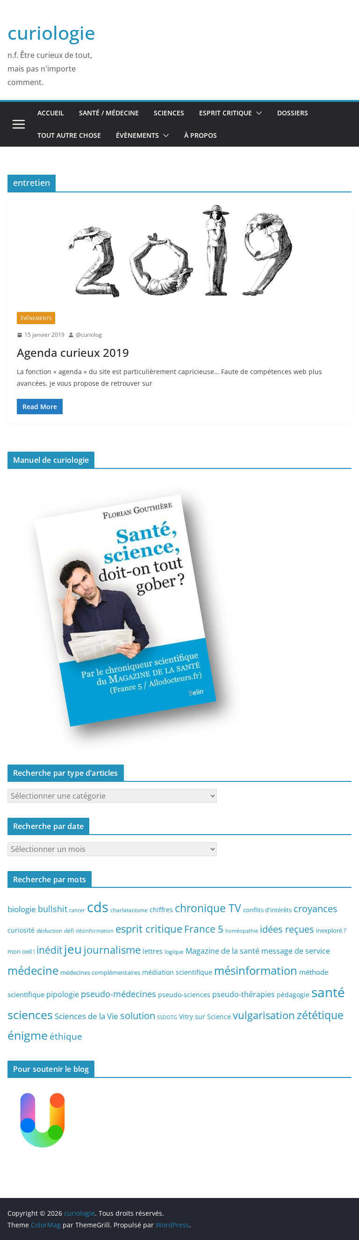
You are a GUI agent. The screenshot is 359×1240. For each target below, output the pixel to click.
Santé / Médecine (109, 112)
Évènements (137, 135)
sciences (30, 1014)
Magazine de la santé (222, 951)
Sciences (169, 112)
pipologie (62, 994)
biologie (21, 909)
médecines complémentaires (100, 972)
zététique (320, 1014)
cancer (77, 910)
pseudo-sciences (184, 994)
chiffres (161, 909)
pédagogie (293, 994)
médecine (32, 970)
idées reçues (287, 928)
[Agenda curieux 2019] (179, 251)
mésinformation (255, 970)
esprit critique (148, 928)
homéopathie (241, 931)
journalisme (112, 949)
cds (97, 907)
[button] (257, 113)
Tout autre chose (69, 135)
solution (137, 1015)
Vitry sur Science (205, 1016)
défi (69, 930)
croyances (315, 908)
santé (328, 992)
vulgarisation (264, 1015)
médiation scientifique (177, 972)
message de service (295, 951)
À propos (200, 135)
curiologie (51, 32)
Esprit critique (225, 112)
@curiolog (89, 335)
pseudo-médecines (118, 993)
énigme (27, 1035)
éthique (66, 1036)
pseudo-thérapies (243, 994)
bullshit (52, 908)
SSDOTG (167, 1017)
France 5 (203, 928)
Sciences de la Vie (86, 1016)
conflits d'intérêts (267, 910)
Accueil (50, 112)
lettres (153, 951)
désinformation (95, 931)
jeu (73, 949)
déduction (49, 930)
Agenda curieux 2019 (73, 352)
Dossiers (292, 112)
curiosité (21, 930)
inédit (49, 950)
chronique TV (208, 908)
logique (174, 951)
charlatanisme (129, 910)
